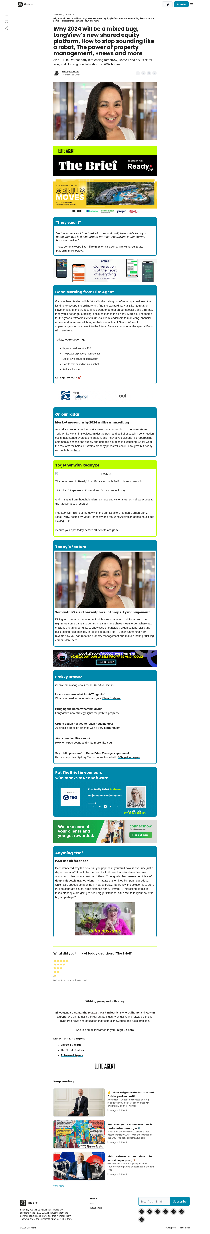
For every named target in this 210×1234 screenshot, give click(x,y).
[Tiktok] (165, 1211)
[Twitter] (141, 1211)
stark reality (112, 727)
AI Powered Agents (72, 1055)
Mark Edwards (109, 1012)
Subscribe (181, 4)
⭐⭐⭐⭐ (59, 964)
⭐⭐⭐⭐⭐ (61, 960)
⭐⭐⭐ (58, 968)
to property (112, 713)
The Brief (57, 15)
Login (167, 4)
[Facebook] (173, 1211)
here (69, 330)
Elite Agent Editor (70, 71)
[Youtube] (157, 1211)
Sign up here (125, 1029)
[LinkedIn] (149, 1211)
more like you (103, 742)
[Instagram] (181, 1211)
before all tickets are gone (102, 530)
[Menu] (192, 4)
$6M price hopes (129, 757)
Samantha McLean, (86, 1012)
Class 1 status (111, 698)
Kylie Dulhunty (130, 1012)
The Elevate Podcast (73, 1050)
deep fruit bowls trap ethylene (74, 880)
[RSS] (141, 1219)
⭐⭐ (56, 971)
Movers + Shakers (71, 1045)
